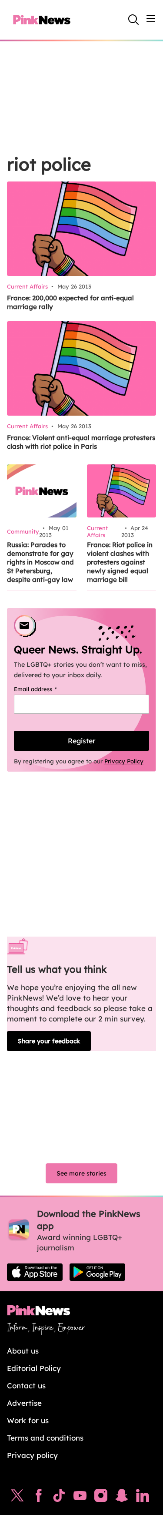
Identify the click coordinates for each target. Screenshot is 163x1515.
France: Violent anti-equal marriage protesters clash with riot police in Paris (81, 441)
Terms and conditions (45, 1437)
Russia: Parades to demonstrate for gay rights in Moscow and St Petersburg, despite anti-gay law (40, 562)
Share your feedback (49, 1041)
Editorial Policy (34, 1368)
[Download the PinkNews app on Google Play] (97, 1272)
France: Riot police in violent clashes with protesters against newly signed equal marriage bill (120, 562)
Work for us (28, 1420)
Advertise (24, 1403)
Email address (46, 688)
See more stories (81, 1173)
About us (23, 1350)
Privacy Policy (123, 761)
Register (81, 740)
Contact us (26, 1385)
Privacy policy (32, 1455)
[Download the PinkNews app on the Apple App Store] (35, 1272)
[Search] (133, 19)
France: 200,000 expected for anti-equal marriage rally (70, 302)
